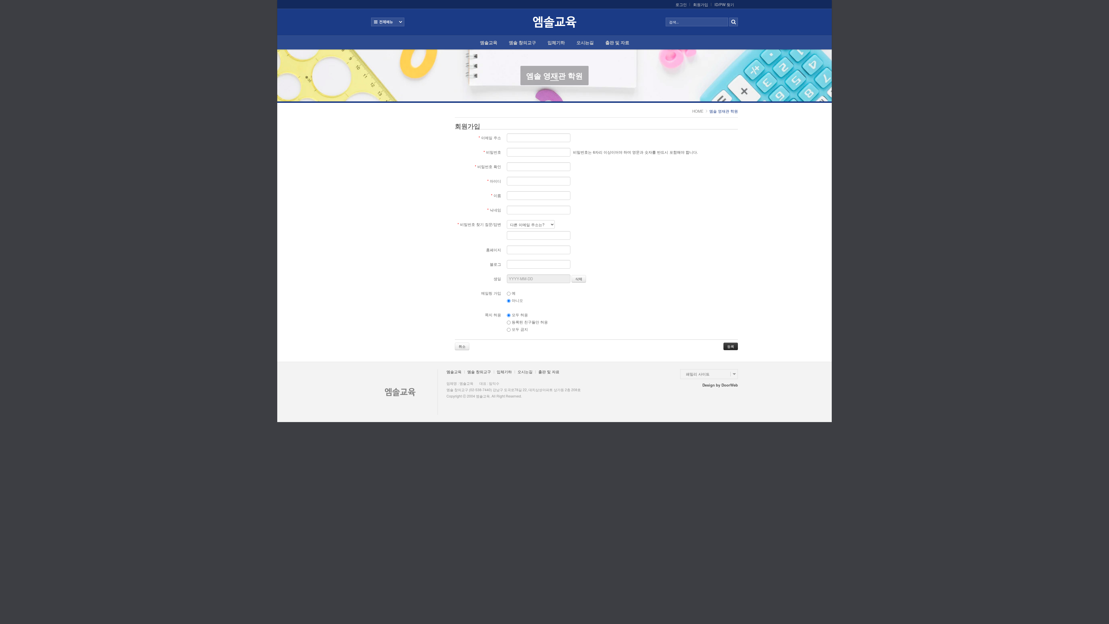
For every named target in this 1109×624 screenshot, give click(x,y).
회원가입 (700, 4)
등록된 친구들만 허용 (529, 322)
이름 (496, 195)
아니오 (517, 300)
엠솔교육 (488, 42)
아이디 (494, 181)
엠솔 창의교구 (522, 42)
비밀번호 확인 (488, 166)
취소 (462, 346)
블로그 (495, 264)
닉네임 (494, 210)
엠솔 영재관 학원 (554, 75)
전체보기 (387, 22)
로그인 (681, 4)
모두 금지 (519, 329)
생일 (497, 278)
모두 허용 (519, 314)
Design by (720, 385)
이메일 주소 (490, 137)
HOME (698, 111)
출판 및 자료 (617, 42)
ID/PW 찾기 (724, 4)
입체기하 (556, 42)
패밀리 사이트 (698, 374)
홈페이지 (493, 249)
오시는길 (585, 42)
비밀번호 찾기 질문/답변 (479, 224)
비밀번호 (492, 152)
